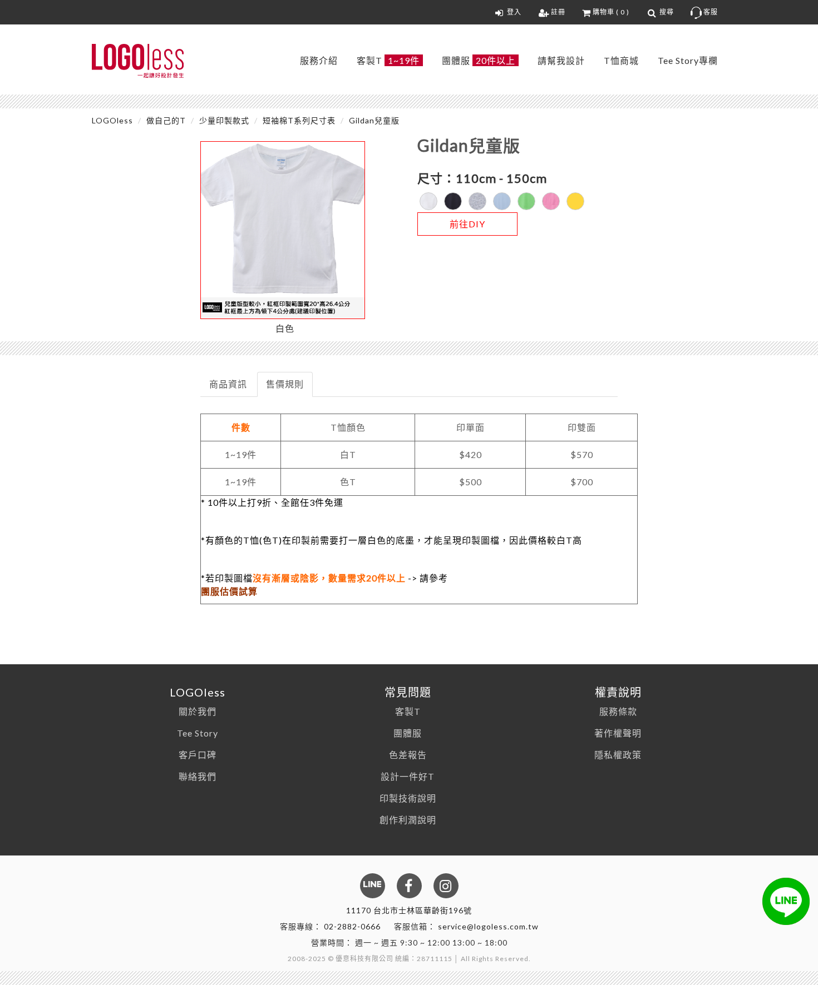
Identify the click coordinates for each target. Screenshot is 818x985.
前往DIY (467, 223)
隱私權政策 (618, 754)
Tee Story (197, 733)
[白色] (428, 201)
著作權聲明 (618, 733)
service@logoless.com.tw (488, 926)
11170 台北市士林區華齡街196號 (409, 910)
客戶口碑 (197, 754)
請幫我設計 (561, 60)
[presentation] (228, 384)
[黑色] (453, 201)
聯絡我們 (197, 776)
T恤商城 (621, 60)
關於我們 (197, 711)
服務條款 (618, 711)
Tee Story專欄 (688, 60)
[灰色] (477, 201)
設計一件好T (408, 776)
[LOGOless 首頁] (138, 61)
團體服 (478, 60)
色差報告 (408, 754)
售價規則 (285, 384)
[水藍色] (502, 201)
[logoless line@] (786, 901)
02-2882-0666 (352, 926)
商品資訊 (228, 384)
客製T (388, 60)
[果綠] (526, 201)
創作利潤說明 (408, 819)
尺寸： (436, 178)
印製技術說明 (408, 798)
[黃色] (575, 201)
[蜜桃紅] (551, 201)
